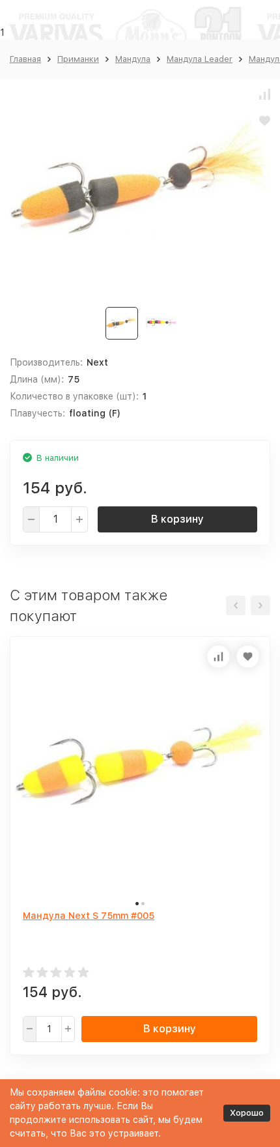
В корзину (177, 519)
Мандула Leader (199, 59)
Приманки (78, 59)
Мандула (132, 59)
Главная (25, 59)
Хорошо (247, 1113)
